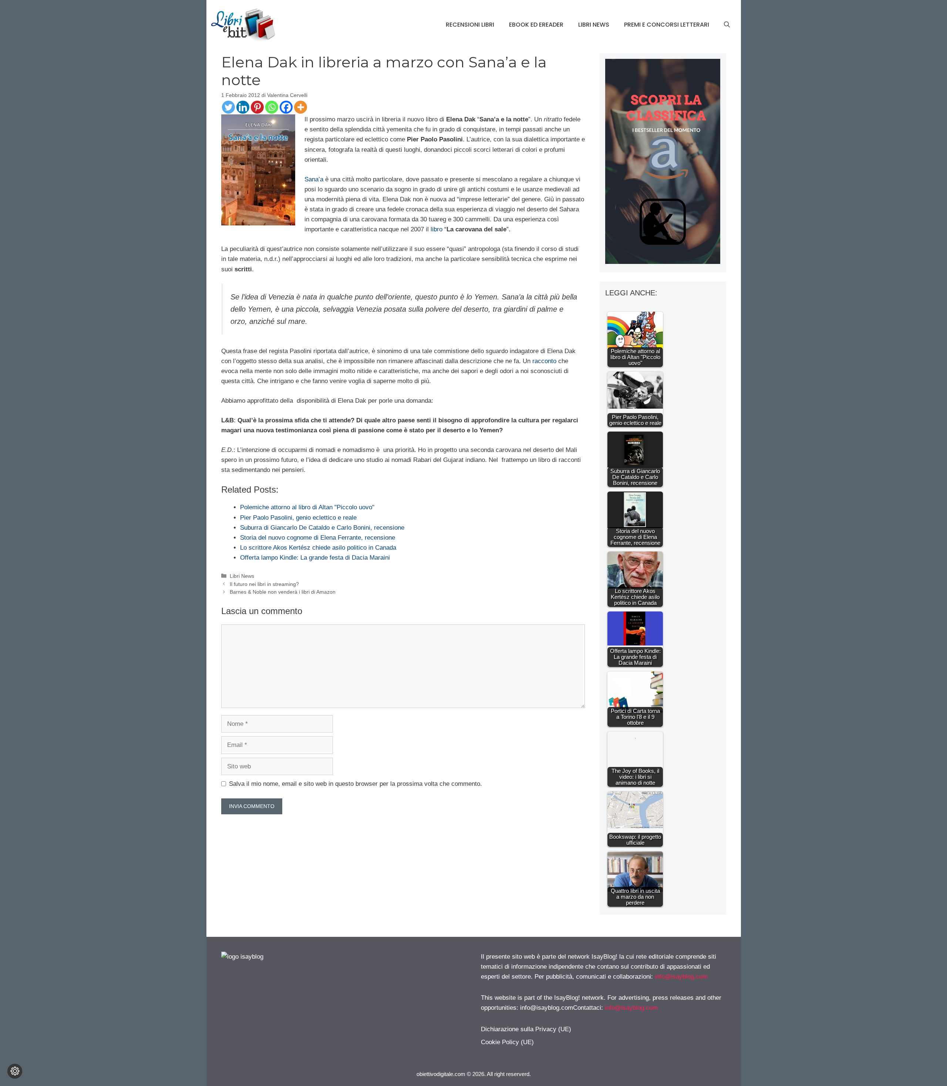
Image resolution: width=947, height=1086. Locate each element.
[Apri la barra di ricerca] (727, 25)
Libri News (593, 24)
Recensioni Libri (470, 24)
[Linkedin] (242, 107)
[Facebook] (286, 107)
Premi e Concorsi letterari (666, 24)
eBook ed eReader (536, 24)
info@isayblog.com (681, 976)
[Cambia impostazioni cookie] (14, 1071)
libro (436, 229)
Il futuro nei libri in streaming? (264, 584)
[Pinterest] (257, 107)
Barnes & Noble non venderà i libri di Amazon (283, 592)
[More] (300, 107)
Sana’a (313, 179)
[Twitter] (228, 107)
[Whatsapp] (271, 107)
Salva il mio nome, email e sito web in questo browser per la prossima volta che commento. (355, 783)
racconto (544, 361)
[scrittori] (662, 261)
